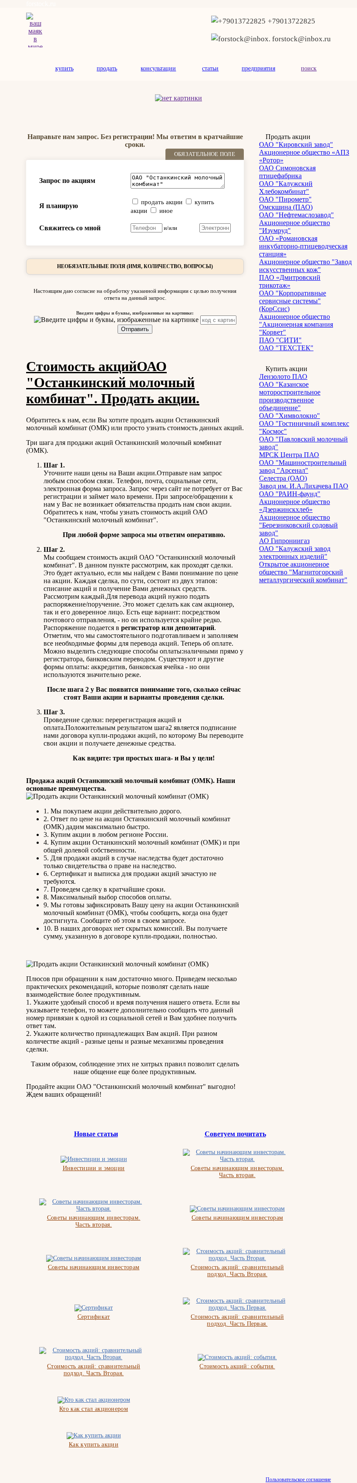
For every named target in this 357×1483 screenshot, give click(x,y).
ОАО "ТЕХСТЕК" (286, 348)
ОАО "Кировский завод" (296, 144)
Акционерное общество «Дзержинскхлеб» (294, 505)
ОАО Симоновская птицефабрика (287, 171)
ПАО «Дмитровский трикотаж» (289, 281)
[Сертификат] (93, 1307)
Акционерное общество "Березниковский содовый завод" (298, 525)
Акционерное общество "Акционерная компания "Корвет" (296, 324)
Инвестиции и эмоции (94, 1168)
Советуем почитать (235, 1134)
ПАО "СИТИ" (280, 340)
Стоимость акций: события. (237, 1366)
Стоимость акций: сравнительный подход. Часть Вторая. (237, 1270)
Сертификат (93, 1317)
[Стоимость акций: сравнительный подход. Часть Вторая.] (237, 1255)
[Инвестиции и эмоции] (94, 1159)
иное (166, 210)
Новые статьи (96, 1134)
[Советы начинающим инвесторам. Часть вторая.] (237, 1156)
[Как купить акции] (94, 1435)
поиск (309, 68)
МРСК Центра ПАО (289, 454)
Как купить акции (93, 1444)
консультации (158, 68)
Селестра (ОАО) (283, 478)
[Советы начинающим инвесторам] (237, 1208)
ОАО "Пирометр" (285, 199)
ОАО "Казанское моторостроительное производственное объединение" (289, 396)
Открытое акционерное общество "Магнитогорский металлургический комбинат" (303, 572)
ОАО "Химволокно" (289, 415)
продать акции (161, 202)
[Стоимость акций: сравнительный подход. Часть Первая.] (237, 1304)
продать (107, 68)
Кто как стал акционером (93, 1409)
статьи (210, 68)
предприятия (258, 68)
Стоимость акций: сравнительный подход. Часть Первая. (237, 1320)
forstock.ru (41, 3)
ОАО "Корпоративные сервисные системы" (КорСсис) (292, 300)
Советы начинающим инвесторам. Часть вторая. (237, 1171)
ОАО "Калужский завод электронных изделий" (294, 552)
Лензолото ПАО (283, 376)
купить (64, 68)
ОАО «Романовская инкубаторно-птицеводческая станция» (303, 246)
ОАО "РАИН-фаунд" (289, 494)
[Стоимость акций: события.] (237, 1357)
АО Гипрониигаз (284, 540)
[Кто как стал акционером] (93, 1400)
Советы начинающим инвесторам (237, 1217)
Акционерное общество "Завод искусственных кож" (305, 265)
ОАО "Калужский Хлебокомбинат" (286, 187)
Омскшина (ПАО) (286, 207)
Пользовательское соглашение (298, 1479)
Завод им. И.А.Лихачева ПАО (303, 486)
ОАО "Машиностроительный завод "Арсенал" (303, 466)
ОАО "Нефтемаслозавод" (296, 215)
